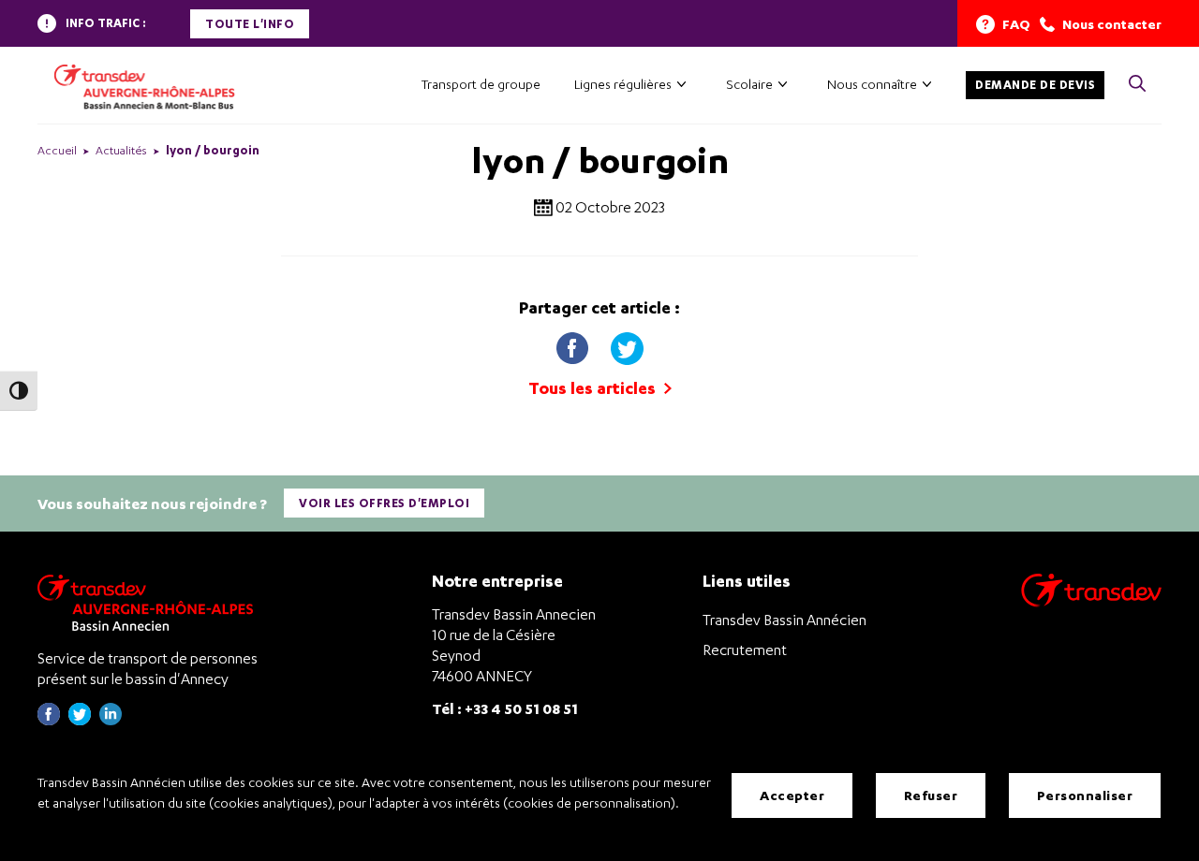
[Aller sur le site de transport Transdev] (1091, 602)
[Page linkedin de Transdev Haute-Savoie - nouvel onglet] (110, 720)
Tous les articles (593, 388)
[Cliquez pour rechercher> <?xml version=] (1137, 85)
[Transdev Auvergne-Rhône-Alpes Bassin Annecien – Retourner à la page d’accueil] (149, 602)
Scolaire (749, 84)
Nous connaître (872, 84)
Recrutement (745, 649)
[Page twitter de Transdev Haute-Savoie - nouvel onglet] (79, 720)
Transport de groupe (481, 84)
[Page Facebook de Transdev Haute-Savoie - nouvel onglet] (48, 720)
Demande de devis (1035, 85)
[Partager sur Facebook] (574, 344)
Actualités (121, 150)
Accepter (792, 795)
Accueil (57, 150)
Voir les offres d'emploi (384, 503)
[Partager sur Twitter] (626, 344)
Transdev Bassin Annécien (784, 619)
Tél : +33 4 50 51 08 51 (505, 708)
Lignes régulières (623, 84)
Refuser (931, 795)
